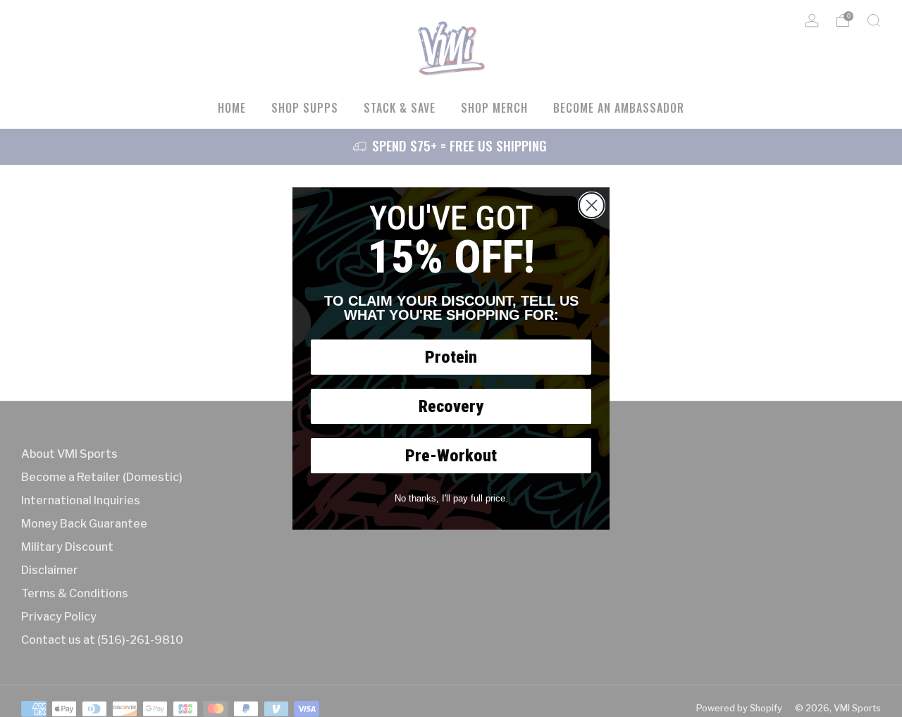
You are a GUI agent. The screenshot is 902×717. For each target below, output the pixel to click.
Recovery (451, 406)
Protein (451, 357)
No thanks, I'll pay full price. (451, 498)
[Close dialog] (591, 205)
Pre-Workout (451, 456)
